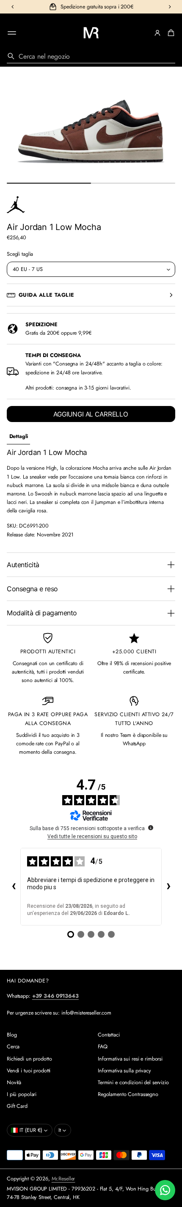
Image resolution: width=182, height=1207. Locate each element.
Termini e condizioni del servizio (133, 1082)
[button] (169, 33)
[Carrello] (169, 33)
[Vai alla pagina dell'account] (157, 33)
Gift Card (17, 1106)
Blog (12, 1035)
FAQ (103, 1046)
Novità (14, 1082)
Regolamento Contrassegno (128, 1094)
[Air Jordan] (16, 204)
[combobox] (91, 56)
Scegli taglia (20, 254)
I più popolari (21, 1094)
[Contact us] (165, 1190)
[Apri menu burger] (12, 33)
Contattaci (109, 1035)
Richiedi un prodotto (29, 1059)
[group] (18, 436)
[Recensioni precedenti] (13, 887)
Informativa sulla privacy (124, 1070)
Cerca (13, 1046)
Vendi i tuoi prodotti (28, 1070)
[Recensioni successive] (168, 887)
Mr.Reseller (63, 1179)
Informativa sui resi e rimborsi (130, 1059)
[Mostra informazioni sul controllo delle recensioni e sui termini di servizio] (150, 827)
